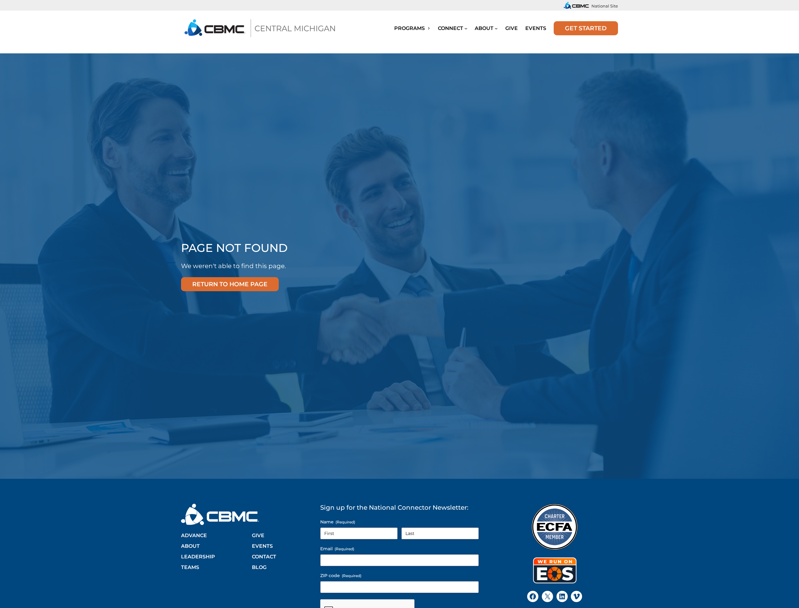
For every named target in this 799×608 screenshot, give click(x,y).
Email (337, 549)
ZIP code (340, 575)
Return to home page (229, 284)
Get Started (586, 28)
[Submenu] (466, 28)
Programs (410, 28)
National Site (604, 5)
